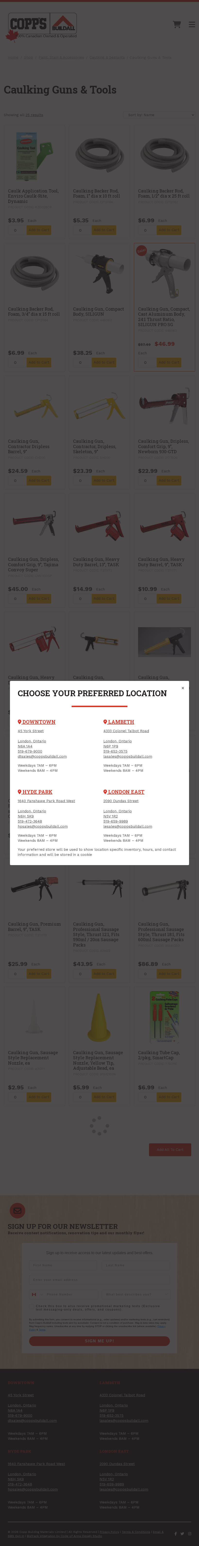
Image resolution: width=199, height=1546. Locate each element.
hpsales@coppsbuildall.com (43, 826)
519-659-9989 (115, 821)
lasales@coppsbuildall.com (127, 756)
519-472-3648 (30, 821)
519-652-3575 (115, 751)
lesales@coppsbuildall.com (127, 826)
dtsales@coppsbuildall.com (42, 756)
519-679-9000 (30, 751)
